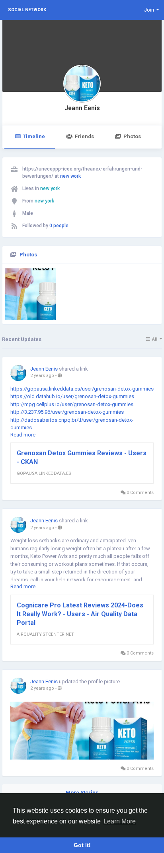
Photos (132, 136)
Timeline (34, 136)
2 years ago (42, 375)
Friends (84, 136)
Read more (22, 435)
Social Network (27, 9)
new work (70, 176)
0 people (58, 225)
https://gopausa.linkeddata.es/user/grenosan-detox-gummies (82, 389)
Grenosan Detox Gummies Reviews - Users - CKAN (81, 457)
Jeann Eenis (82, 108)
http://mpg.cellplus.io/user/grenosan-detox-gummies (71, 404)
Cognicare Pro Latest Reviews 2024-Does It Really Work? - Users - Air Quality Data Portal (80, 614)
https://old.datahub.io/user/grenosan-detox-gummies (72, 396)
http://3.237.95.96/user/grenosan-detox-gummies (67, 412)
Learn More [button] (119, 821)
